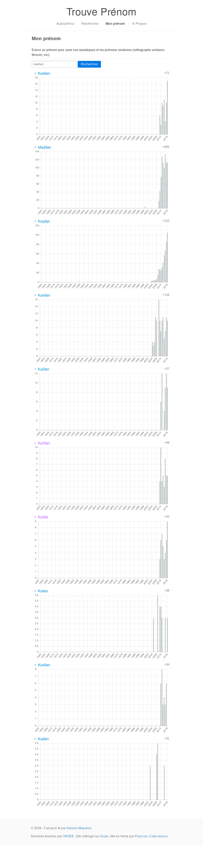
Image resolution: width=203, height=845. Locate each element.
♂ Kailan (41, 739)
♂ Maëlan (42, 147)
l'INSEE (68, 836)
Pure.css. (141, 836)
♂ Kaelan (42, 295)
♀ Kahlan (42, 443)
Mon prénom (115, 23)
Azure (104, 836)
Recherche (89, 23)
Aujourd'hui (65, 23)
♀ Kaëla (41, 517)
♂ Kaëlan (42, 73)
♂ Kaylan (42, 221)
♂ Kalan (41, 591)
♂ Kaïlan (41, 369)
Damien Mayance (79, 828)
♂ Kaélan (42, 665)
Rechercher (89, 64)
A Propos (139, 23)
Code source (158, 836)
